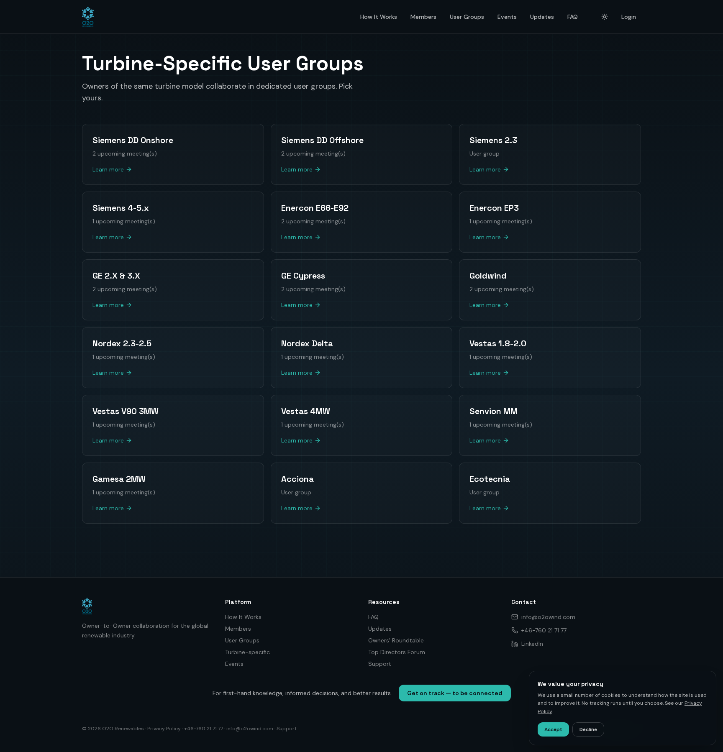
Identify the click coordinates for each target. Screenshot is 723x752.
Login (628, 16)
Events (507, 16)
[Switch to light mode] (604, 16)
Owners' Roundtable (396, 640)
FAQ (572, 16)
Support (379, 664)
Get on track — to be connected (455, 693)
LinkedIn (532, 643)
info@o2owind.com (548, 617)
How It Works (378, 16)
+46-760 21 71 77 (544, 630)
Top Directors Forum (396, 652)
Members (423, 16)
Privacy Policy (164, 728)
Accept (553, 729)
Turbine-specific (247, 652)
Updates (542, 16)
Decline (588, 729)
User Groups (467, 16)
